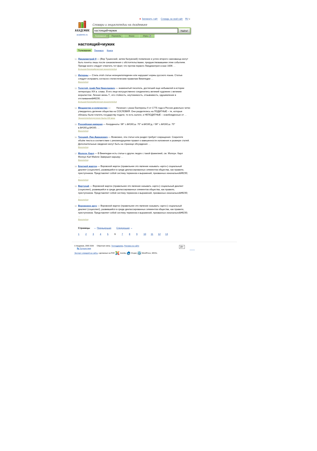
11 (152, 234)
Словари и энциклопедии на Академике (119, 24)
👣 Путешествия (84, 248)
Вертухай (83, 186)
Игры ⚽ (147, 36)
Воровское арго (87, 205)
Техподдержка (117, 246)
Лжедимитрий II (87, 59)
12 (159, 234)
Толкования (100, 36)
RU (186, 19)
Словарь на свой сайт (172, 19)
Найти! (184, 31)
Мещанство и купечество (92, 107)
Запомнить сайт (150, 19)
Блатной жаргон (87, 166)
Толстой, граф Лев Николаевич (96, 88)
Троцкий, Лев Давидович (93, 137)
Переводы (116, 36)
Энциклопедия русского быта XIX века (96, 118)
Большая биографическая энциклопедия (97, 69)
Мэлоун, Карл (86, 153)
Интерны (83, 75)
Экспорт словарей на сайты (86, 253)
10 (144, 234)
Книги (131, 36)
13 (166, 234)
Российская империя (90, 124)
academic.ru (82, 35)
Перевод (99, 50)
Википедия (83, 82)
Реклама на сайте (131, 246)
